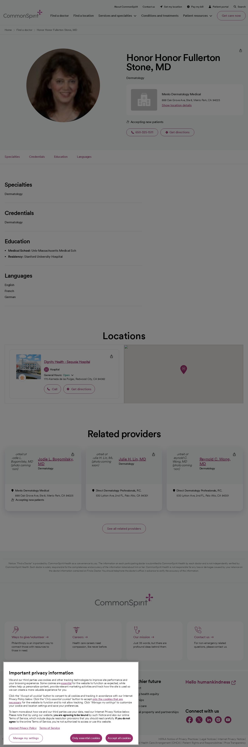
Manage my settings (26, 738)
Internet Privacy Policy (23, 728)
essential (66, 683)
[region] (71, 703)
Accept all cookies (119, 738)
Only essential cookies (86, 738)
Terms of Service (49, 728)
